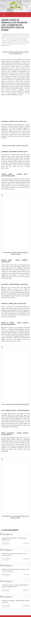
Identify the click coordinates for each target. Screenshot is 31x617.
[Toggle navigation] (3, 14)
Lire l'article (6, 543)
